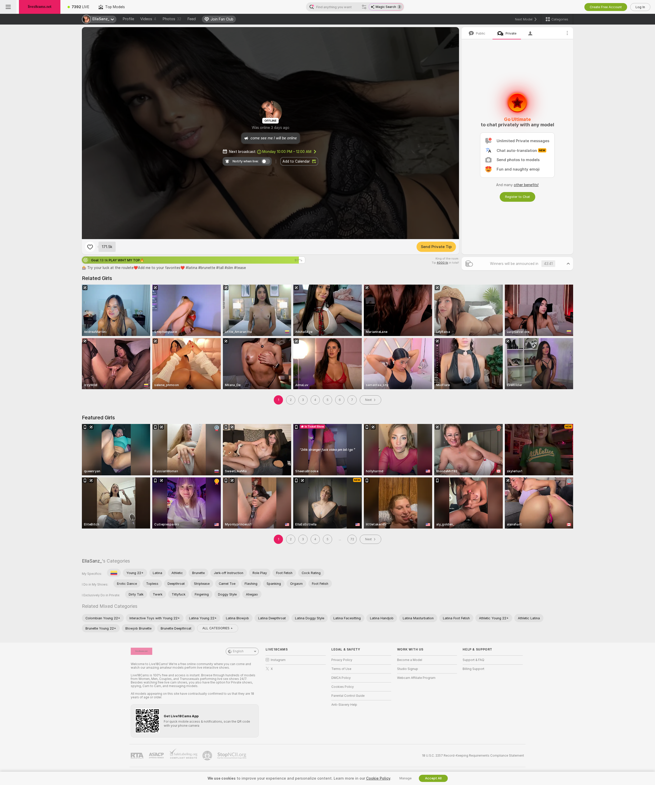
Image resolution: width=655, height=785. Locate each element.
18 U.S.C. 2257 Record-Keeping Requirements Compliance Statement (473, 755)
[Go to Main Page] (39, 7)
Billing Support (473, 669)
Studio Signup (407, 669)
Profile (128, 19)
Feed (191, 19)
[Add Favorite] (90, 247)
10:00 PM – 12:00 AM (286, 152)
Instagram (278, 660)
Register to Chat (517, 197)
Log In (640, 7)
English (238, 651)
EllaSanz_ (92, 561)
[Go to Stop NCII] (232, 756)
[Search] (364, 6)
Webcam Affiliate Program (416, 678)
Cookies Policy (342, 687)
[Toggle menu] (8, 7)
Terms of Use (341, 669)
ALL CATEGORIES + (217, 628)
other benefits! (526, 185)
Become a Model (409, 660)
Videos (148, 19)
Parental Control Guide (348, 696)
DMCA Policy (341, 678)
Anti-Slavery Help (344, 704)
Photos (171, 19)
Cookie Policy (378, 778)
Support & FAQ (473, 660)
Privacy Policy (341, 660)
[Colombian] (114, 573)
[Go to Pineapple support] (207, 755)
